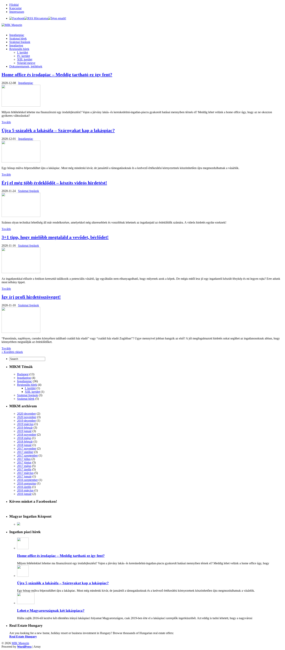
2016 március (25, 490)
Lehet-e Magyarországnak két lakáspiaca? (51, 611)
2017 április (24, 469)
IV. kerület (23, 56)
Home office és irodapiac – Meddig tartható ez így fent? (57, 74)
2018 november (26, 434)
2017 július (24, 459)
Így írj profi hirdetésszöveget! (31, 297)
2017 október (25, 452)
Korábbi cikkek (12, 352)
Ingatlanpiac (16, 35)
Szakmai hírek (18, 38)
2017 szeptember (27, 455)
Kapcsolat (15, 8)
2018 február (25, 441)
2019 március (25, 424)
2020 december (26, 413)
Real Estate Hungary (23, 636)
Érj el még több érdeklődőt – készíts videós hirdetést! (54, 182)
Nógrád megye (26, 63)
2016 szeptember (27, 480)
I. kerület (22, 52)
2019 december (26, 420)
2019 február (25, 427)
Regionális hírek (19, 49)
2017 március (25, 473)
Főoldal (14, 4)
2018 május (24, 438)
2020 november (26, 417)
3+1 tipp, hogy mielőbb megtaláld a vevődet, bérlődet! (55, 237)
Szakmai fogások (19, 42)
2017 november (26, 448)
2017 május (24, 466)
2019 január (24, 431)
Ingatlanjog (16, 45)
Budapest (22, 374)
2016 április (24, 487)
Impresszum (16, 11)
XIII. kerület (24, 59)
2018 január (24, 445)
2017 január (24, 476)
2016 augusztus (26, 483)
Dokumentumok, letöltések (25, 66)
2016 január (24, 493)
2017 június (24, 462)
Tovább (6, 122)
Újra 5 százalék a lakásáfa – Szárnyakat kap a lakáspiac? (58, 130)
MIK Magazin (20, 643)
